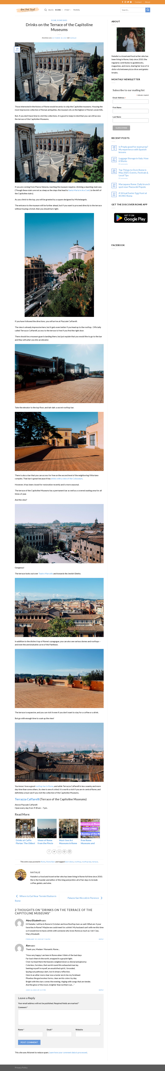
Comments (123, 164)
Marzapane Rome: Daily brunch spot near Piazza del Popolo (134, 185)
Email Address (119, 98)
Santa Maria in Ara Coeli (79, 190)
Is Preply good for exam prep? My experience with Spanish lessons (133, 149)
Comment (23, 1007)
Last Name (117, 117)
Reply (101, 939)
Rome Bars (62, 20)
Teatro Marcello (46, 573)
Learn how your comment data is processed (68, 1052)
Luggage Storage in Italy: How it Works (133, 159)
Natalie (73, 38)
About (147, 2)
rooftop (78, 862)
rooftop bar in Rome (44, 786)
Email (49, 1030)
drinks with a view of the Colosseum (66, 478)
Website (79, 1030)
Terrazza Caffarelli (27, 799)
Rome (58, 10)
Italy (66, 10)
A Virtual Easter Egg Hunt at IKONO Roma (133, 194)
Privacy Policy (21, 1067)
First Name (117, 108)
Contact (138, 2)
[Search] (45, 9)
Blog (50, 10)
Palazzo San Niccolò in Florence (83, 898)
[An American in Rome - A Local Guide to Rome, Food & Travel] (28, 10)
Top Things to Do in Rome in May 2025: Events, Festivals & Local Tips (133, 173)
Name (21, 1030)
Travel (76, 10)
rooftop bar (86, 862)
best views (69, 862)
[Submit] (147, 10)
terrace (95, 862)
